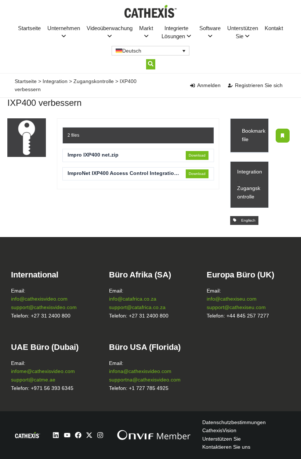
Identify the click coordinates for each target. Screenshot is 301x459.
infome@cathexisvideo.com (43, 371)
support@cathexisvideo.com (44, 307)
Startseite (29, 28)
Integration (55, 81)
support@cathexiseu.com (236, 307)
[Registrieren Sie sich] (230, 85)
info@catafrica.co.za (132, 299)
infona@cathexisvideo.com (140, 371)
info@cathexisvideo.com (39, 299)
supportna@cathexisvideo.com (145, 380)
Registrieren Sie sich (259, 85)
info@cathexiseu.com (232, 299)
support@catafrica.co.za (137, 307)
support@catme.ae (33, 380)
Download (197, 155)
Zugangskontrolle (93, 81)
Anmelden (209, 85)
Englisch (247, 220)
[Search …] (150, 64)
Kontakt (274, 28)
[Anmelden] (192, 85)
